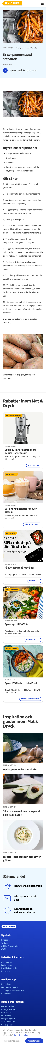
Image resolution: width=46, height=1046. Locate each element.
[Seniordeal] (12, 3)
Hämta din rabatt (32, 524)
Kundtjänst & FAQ (8, 1009)
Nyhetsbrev (6, 993)
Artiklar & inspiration (10, 946)
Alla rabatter (6, 962)
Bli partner (5, 971)
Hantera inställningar (13, 1040)
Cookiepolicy (6, 1024)
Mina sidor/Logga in (9, 987)
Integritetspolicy (8, 1018)
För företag (6, 1015)
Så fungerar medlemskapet (13, 990)
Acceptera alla (34, 1040)
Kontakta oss (6, 1012)
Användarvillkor (8, 1021)
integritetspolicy (21, 1035)
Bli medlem (6, 984)
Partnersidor (6, 965)
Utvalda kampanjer (9, 968)
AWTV (3, 949)
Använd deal (34, 581)
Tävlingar (5, 943)
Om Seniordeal (7, 1006)
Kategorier (5, 939)
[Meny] (42, 3)
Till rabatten (33, 465)
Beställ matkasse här (30, 699)
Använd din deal (32, 640)
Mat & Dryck (8, 48)
